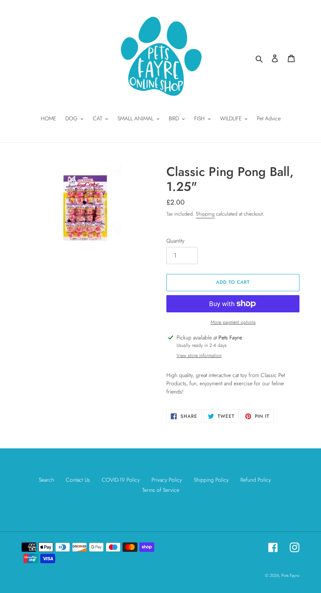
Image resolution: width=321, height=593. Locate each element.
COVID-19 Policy (121, 480)
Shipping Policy (211, 480)
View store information (199, 355)
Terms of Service (160, 490)
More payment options (233, 322)
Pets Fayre (290, 575)
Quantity (175, 241)
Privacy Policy (166, 480)
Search (46, 480)
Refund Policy (255, 480)
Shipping (205, 214)
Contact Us (78, 480)
